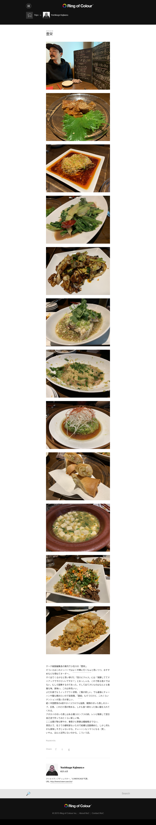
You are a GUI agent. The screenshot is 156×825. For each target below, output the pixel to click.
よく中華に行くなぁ (82, 670)
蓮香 (80, 696)
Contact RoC (98, 813)
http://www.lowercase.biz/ (61, 781)
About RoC (84, 813)
